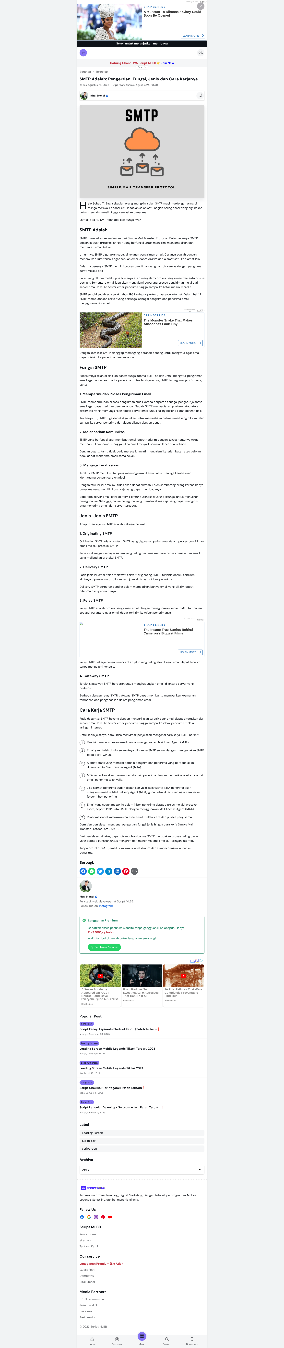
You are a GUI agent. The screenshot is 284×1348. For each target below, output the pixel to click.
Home (92, 1344)
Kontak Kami (88, 1234)
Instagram (106, 906)
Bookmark (192, 1344)
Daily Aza (86, 1311)
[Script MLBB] (93, 1188)
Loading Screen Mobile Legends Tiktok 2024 (111, 1068)
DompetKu (87, 1276)
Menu (142, 1344)
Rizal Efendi (87, 896)
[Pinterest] (103, 1217)
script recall (90, 1149)
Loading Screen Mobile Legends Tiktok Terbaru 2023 (117, 1049)
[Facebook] (82, 1217)
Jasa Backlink (89, 1305)
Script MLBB (99, 1327)
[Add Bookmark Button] (200, 95)
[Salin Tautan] (200, 52)
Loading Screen (89, 1043)
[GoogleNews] (89, 1217)
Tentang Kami (89, 1246)
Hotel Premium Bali (92, 1299)
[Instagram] (96, 1217)
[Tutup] (200, 6)
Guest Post (87, 1270)
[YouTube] (110, 1217)
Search (167, 1344)
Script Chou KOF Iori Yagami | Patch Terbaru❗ (113, 1088)
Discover (117, 1344)
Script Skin (86, 1023)
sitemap (85, 1240)
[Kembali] (83, 52)
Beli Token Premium (106, 947)
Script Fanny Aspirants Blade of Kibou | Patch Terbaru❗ (120, 1029)
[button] (83, 871)
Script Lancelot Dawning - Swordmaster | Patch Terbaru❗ (122, 1107)
